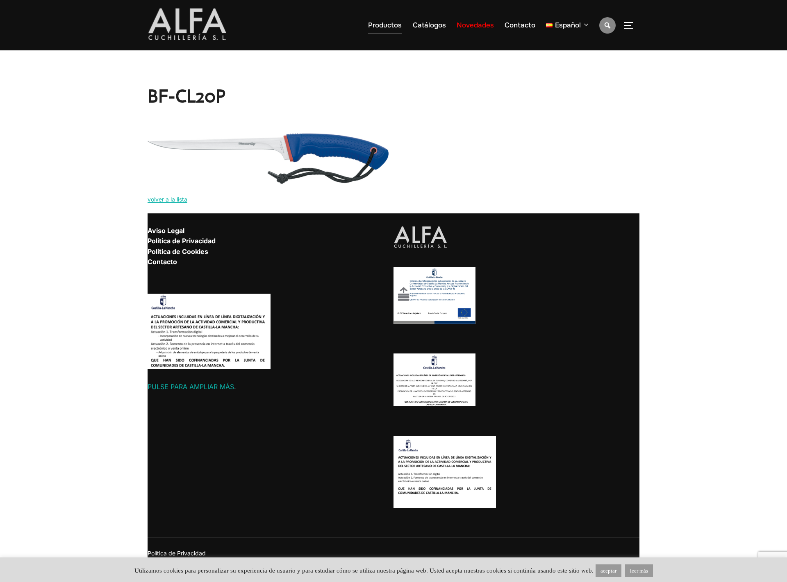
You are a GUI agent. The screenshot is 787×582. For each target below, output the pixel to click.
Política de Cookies (178, 251)
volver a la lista (167, 199)
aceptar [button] (608, 571)
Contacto (520, 25)
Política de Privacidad (182, 241)
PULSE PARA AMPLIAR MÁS (191, 387)
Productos (385, 25)
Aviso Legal (166, 230)
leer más (639, 571)
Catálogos (429, 25)
